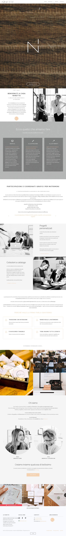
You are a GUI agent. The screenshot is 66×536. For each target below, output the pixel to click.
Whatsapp (37, 469)
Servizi (56, 1)
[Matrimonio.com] (22, 520)
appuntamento (43, 521)
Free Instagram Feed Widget (33, 508)
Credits (61, 530)
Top (33, 533)
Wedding (50, 1)
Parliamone (33, 474)
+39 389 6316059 (38, 518)
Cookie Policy (49, 530)
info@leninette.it (38, 519)
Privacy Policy (56, 530)
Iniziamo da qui (33, 84)
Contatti (62, 1)
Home (45, 1)
